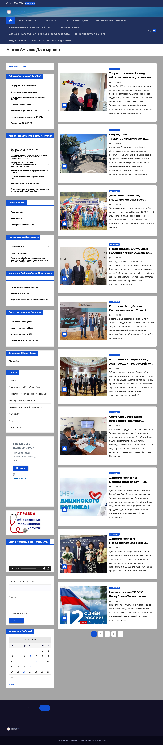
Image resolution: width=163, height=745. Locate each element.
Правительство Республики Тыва (25, 387)
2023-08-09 (116, 258)
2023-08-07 (116, 368)
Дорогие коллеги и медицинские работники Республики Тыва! (127, 482)
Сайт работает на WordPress (68, 741)
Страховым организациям (111, 21)
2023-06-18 (116, 487)
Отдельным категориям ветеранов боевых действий (40, 41)
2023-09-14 (116, 143)
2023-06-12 (116, 601)
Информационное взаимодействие (30, 27)
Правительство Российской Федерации (28, 394)
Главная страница (28, 21)
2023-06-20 (116, 426)
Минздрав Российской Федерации (25, 407)
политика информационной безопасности (22, 708)
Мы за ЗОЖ (14, 361)
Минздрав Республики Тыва (22, 401)
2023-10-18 (116, 82)
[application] (30, 559)
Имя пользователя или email (22, 581)
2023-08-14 (116, 204)
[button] (149, 31)
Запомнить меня (20, 613)
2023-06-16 (116, 548)
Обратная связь (68, 27)
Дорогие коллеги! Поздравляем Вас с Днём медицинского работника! (128, 543)
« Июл (12, 685)
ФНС (11, 421)
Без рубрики (114, 69)
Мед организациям (77, 21)
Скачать (45, 708)
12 (24, 661)
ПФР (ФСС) (14, 414)
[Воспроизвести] (12, 568)
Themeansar (101, 741)
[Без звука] (44, 568)
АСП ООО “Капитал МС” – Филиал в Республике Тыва (39, 34)
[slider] (28, 568)
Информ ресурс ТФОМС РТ (90, 34)
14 (36, 661)
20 (30, 666)
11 (18, 661)
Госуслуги (14, 380)
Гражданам (52, 21)
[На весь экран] (48, 568)
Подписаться (17, 66)
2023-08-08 (116, 315)
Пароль (12, 597)
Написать (20, 468)
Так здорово (15, 428)
